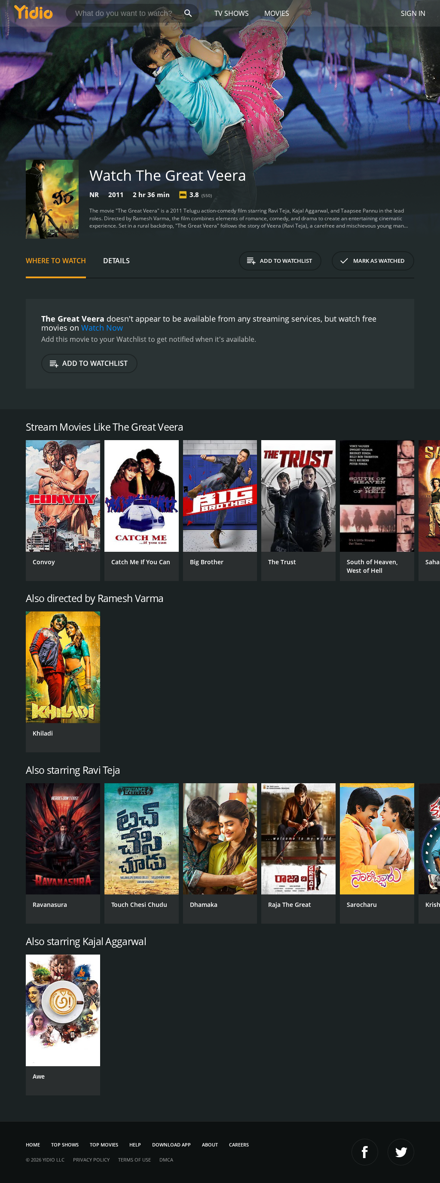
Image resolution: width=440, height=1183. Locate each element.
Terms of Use (134, 1159)
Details (116, 260)
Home (33, 1144)
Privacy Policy (91, 1159)
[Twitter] (401, 1152)
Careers (239, 1144)
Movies (276, 13)
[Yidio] (33, 13)
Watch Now (102, 327)
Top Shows (65, 1144)
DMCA (166, 1159)
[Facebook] (364, 1152)
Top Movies (104, 1144)
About (210, 1144)
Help (135, 1144)
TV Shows (231, 13)
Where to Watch (56, 260)
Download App (171, 1144)
